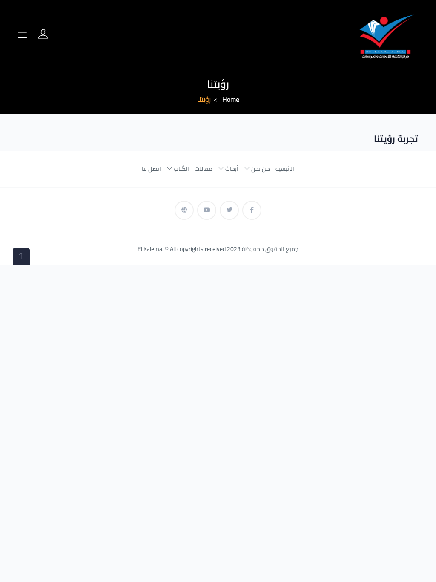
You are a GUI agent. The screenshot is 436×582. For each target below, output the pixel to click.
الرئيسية (284, 168)
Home (230, 99)
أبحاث (231, 168)
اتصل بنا (151, 168)
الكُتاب (180, 168)
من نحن (260, 168)
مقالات (203, 168)
